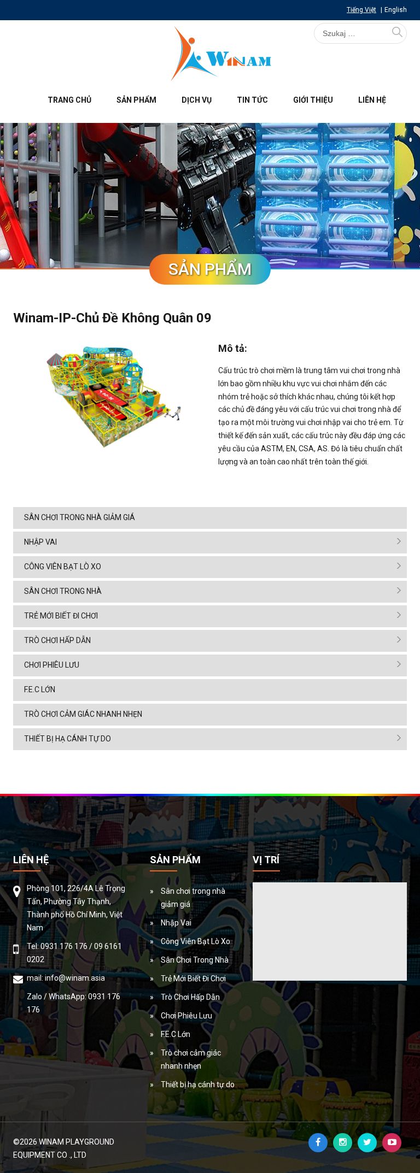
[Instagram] (342, 1142)
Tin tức (252, 100)
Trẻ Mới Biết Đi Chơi (61, 615)
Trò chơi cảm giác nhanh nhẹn (83, 714)
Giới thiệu (313, 100)
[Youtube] (391, 1142)
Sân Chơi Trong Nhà (63, 591)
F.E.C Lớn (39, 689)
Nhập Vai (40, 542)
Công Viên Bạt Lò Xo (62, 566)
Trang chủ (69, 100)
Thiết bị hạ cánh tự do (67, 738)
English (395, 10)
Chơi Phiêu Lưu (51, 665)
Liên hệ (372, 100)
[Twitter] (367, 1142)
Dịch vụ (197, 100)
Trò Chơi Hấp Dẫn (57, 640)
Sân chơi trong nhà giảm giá (79, 517)
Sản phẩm (136, 100)
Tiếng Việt (361, 10)
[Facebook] (318, 1142)
